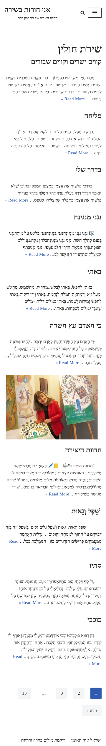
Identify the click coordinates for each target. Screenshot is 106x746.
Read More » (73, 99)
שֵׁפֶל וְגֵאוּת (86, 511)
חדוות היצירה (83, 450)
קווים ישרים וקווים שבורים (66, 61)
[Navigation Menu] (95, 13)
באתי (94, 271)
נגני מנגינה (88, 217)
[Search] (82, 13)
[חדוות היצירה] (53, 407)
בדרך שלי (89, 170)
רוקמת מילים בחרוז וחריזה (43, 740)
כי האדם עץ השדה (76, 325)
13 (24, 693)
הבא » (91, 710)
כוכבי (94, 619)
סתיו (96, 565)
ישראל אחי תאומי (86, 740)
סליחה (93, 116)
